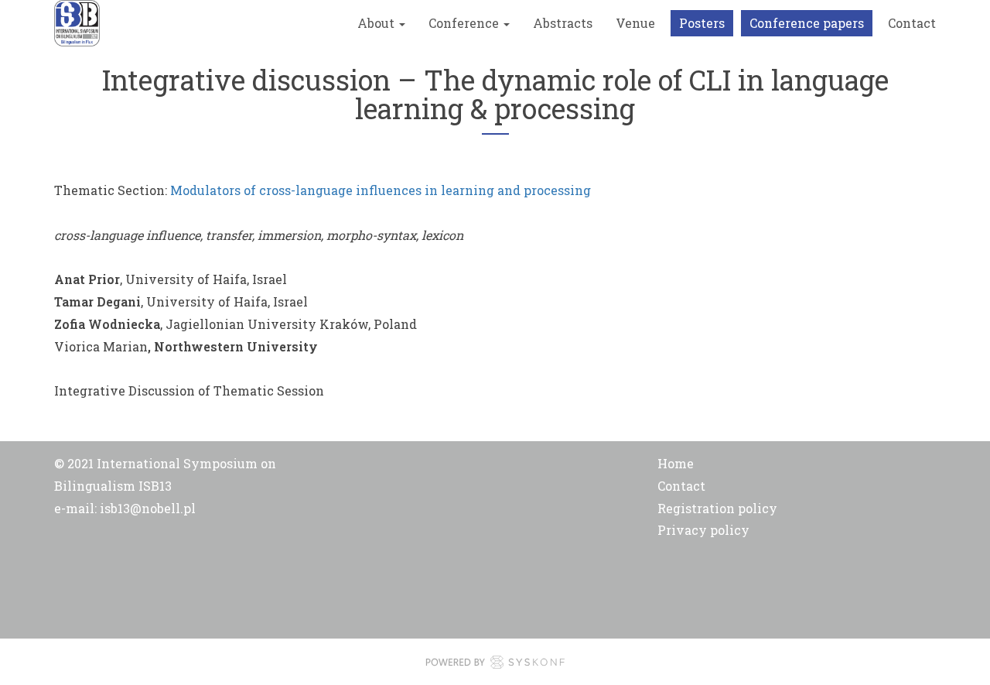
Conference (465, 23)
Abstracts (562, 23)
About (377, 23)
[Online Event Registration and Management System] (495, 665)
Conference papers (806, 23)
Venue (635, 23)
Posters (702, 23)
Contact (912, 23)
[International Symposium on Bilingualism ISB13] (77, 23)
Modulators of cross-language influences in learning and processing (380, 190)
